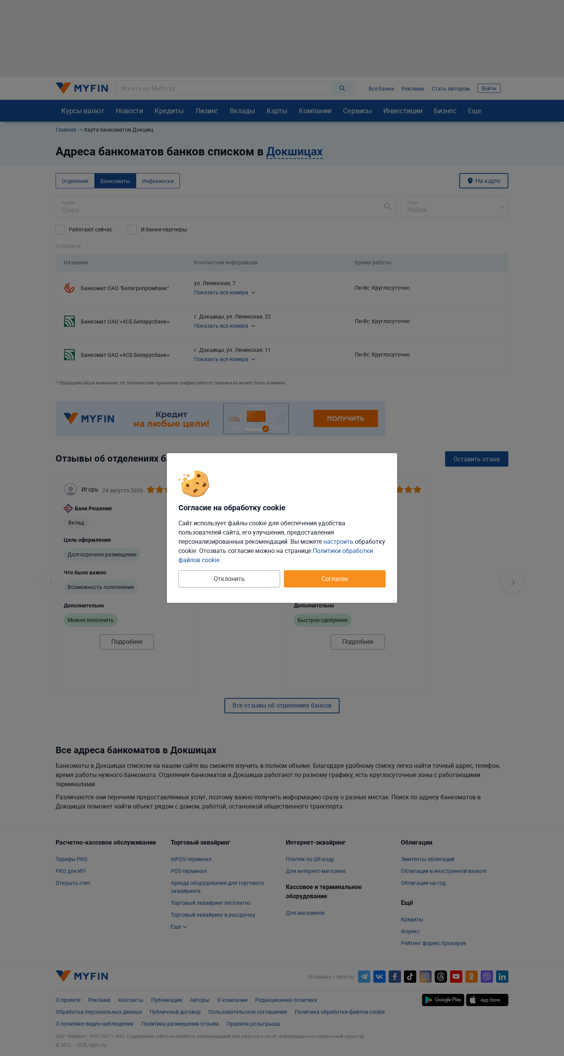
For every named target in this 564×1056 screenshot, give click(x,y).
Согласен (335, 578)
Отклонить (229, 578)
